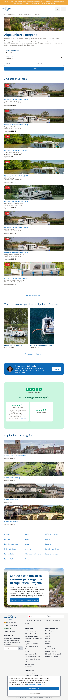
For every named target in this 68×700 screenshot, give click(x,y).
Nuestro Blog (29, 664)
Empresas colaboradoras (33, 639)
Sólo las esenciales (34, 693)
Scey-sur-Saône (9, 559)
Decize (27, 539)
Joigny (27, 544)
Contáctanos (29, 667)
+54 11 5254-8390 (11, 625)
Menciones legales (31, 654)
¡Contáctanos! (10, 631)
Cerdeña (48, 633)
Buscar (34, 69)
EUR (50, 616)
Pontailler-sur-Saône (52, 549)
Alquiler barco (11, 14)
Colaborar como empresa (33, 675)
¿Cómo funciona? (30, 633)
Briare (27, 534)
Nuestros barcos (50, 651)
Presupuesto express (52, 656)
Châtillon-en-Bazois (51, 534)
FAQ (26, 662)
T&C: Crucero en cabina (32, 656)
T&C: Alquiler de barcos (32, 659)
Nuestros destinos (51, 649)
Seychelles (48, 646)
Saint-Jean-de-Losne (52, 554)
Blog (28, 623)
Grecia (47, 639)
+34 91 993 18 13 (11, 622)
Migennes (28, 549)
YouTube (38, 620)
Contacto (56, 369)
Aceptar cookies (34, 688)
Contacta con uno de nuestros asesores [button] (24, 600)
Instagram (48, 620)
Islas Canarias (50, 631)
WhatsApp (9, 628)
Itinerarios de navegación (53, 654)
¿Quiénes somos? (30, 631)
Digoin (47, 539)
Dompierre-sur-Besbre (11, 544)
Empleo (27, 651)
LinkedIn (57, 620)
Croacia (47, 636)
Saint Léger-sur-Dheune (33, 554)
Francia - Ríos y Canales (25, 14)
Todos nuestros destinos (33, 354)
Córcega (48, 641)
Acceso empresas (30, 673)
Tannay (27, 559)
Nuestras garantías (31, 636)
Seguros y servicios (31, 644)
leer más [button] (23, 418)
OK (20, 648)
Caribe (47, 644)
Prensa (27, 649)
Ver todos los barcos (33, 295)
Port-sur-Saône (9, 554)
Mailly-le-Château (10, 549)
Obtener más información (36, 685)
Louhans (48, 544)
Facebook (29, 620)
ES (31, 616)
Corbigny (7, 539)
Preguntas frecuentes (32, 646)
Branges (7, 534)
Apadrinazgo (29, 641)
